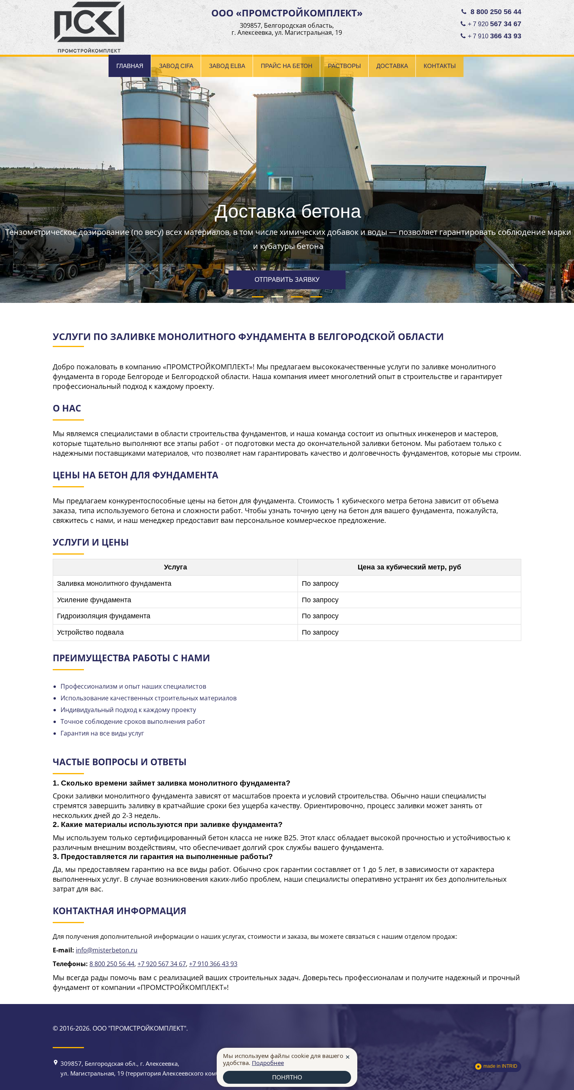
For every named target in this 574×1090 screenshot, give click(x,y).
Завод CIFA (176, 66)
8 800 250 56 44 (111, 963)
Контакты (440, 66)
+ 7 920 (494, 24)
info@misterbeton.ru (106, 950)
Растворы (344, 66)
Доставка (392, 66)
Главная (129, 66)
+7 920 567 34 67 (161, 963)
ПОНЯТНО (287, 1077)
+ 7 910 (494, 36)
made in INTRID (500, 1066)
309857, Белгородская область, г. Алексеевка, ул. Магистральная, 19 (287, 29)
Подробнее (268, 1063)
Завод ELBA (227, 66)
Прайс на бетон (286, 66)
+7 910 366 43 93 (213, 963)
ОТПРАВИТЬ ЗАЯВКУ (287, 279)
